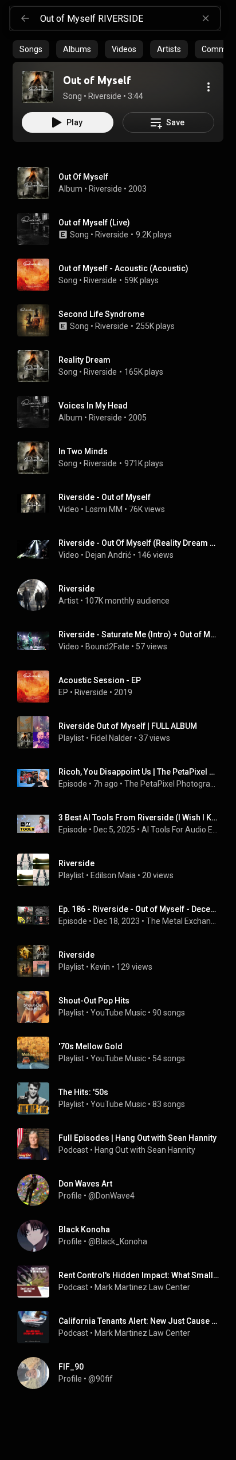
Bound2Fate (107, 646)
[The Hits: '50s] (123, 1098)
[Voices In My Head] (123, 412)
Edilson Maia (113, 875)
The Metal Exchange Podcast (182, 921)
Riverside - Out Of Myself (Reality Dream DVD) (138, 543)
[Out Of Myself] (123, 183)
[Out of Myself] (38, 87)
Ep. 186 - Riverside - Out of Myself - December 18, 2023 (138, 909)
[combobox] (130, 18)
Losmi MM (104, 509)
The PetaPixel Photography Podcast (171, 783)
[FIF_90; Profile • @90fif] (123, 1373)
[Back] (25, 18)
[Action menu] (208, 87)
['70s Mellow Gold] (123, 1053)
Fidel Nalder (111, 738)
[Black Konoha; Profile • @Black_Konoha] (123, 1236)
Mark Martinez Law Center (142, 1287)
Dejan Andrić (108, 555)
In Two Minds (83, 451)
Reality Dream (84, 359)
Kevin (100, 966)
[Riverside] (123, 595)
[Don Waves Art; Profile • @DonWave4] (123, 1190)
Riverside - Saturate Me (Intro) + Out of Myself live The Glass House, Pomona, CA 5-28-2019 (138, 634)
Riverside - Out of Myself (104, 497)
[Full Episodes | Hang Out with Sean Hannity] (123, 1144)
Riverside (105, 188)
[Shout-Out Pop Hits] (123, 1007)
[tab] (31, 49)
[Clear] (205, 18)
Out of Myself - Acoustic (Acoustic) (123, 268)
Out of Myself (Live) (94, 222)
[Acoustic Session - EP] (123, 686)
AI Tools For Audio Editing (180, 829)
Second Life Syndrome (101, 314)
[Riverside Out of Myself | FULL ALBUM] (123, 732)
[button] (38, 87)
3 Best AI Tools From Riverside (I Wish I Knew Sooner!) (138, 817)
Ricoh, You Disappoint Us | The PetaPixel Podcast (138, 771)
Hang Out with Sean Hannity (145, 1149)
